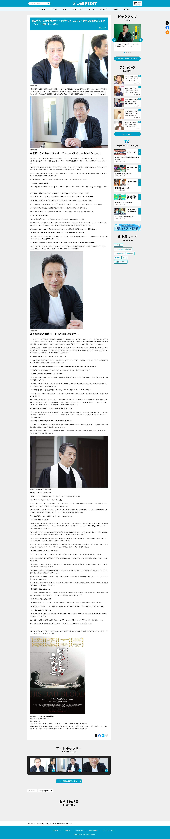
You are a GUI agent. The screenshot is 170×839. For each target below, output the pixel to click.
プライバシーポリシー (109, 830)
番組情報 (117, 258)
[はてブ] (103, 735)
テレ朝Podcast (119, 253)
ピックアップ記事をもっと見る (126, 58)
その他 (116, 9)
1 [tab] (124, 52)
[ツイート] (96, 735)
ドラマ (125, 258)
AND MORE (40, 823)
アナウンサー (104, 9)
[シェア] (99, 735)
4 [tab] (130, 52)
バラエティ (54, 9)
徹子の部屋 (130, 253)
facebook (167, 27)
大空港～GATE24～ (120, 262)
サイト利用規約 (93, 830)
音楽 (64, 9)
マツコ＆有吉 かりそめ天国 (123, 249)
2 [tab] (126, 52)
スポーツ (91, 9)
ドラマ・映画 (41, 9)
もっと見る (126, 134)
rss (167, 32)
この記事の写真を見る (68, 781)
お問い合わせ (79, 830)
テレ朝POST (85, 3)
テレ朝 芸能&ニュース (45, 791)
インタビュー (128, 9)
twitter (167, 23)
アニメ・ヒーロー (77, 9)
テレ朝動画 (66, 830)
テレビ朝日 (55, 830)
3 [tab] (128, 52)
